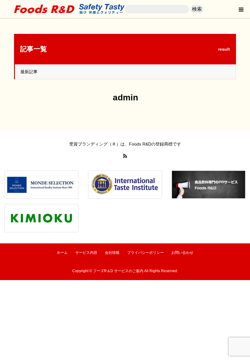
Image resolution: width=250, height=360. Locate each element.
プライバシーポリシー (145, 252)
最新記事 (29, 71)
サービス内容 (86, 252)
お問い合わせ (182, 252)
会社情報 (112, 252)
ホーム (62, 252)
